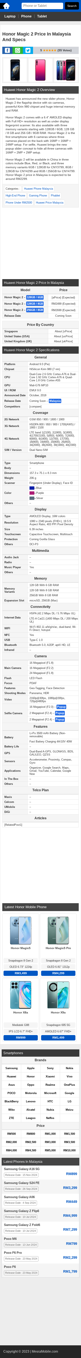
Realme (50, 1084)
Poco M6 (10, 1238)
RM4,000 (11, 1150)
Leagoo (31, 1118)
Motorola (31, 1093)
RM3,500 (69, 1142)
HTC (50, 1101)
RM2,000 (11, 1142)
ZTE (11, 1118)
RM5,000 (50, 1150)
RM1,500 (69, 1133)
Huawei (11, 1076)
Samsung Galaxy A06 (19, 1197)
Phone (26, 16)
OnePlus (69, 1084)
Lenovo (31, 1101)
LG (69, 1101)
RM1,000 (50, 1133)
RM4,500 (30, 1150)
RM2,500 (30, 1142)
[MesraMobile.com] (5, 8)
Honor (31, 1076)
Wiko (11, 1109)
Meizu (69, 1109)
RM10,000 (69, 1150)
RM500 (11, 1133)
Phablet (55, 195)
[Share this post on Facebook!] (7, 52)
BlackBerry (11, 1101)
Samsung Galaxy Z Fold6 (22, 1225)
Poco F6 (10, 1266)
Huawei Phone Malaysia (38, 188)
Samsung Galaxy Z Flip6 (21, 1211)
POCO (11, 1093)
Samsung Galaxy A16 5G (22, 1169)
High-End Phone (15, 195)
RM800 (31, 1133)
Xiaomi (50, 1076)
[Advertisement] (40, 243)
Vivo (69, 1076)
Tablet (42, 16)
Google (69, 1093)
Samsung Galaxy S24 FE (21, 1183)
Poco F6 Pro (13, 1252)
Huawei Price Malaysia (49, 202)
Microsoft (50, 1093)
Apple (30, 1068)
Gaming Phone (38, 195)
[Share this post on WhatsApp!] (17, 52)
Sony (50, 1068)
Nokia (69, 1068)
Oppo (30, 1084)
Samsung (11, 1068)
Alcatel (30, 1109)
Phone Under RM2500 (19, 202)
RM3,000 (50, 1142)
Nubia (50, 1109)
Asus (11, 1084)
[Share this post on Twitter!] (28, 52)
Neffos (50, 1118)
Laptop (10, 16)
